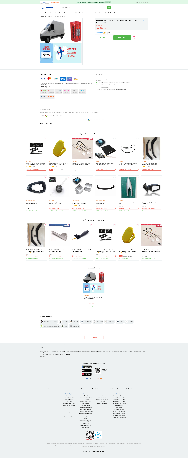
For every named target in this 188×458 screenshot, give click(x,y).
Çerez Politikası (85, 423)
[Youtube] (97, 378)
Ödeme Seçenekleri (102, 407)
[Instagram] (94, 378)
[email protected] (52, 346)
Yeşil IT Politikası (86, 427)
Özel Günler (69, 401)
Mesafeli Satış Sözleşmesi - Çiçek (85, 417)
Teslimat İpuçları (69, 413)
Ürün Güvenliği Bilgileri (142, 109)
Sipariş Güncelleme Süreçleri (69, 415)
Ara (109, 7)
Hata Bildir (95, 337)
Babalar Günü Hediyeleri (119, 401)
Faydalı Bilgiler (69, 394)
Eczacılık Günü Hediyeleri (119, 415)
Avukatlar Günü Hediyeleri (119, 411)
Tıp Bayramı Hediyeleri (119, 409)
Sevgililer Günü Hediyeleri (119, 395)
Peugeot (143, 20)
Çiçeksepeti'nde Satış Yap (142, 2)
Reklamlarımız (85, 403)
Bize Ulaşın (102, 395)
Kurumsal (85, 394)
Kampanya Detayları (85, 405)
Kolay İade (102, 401)
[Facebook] (87, 378)
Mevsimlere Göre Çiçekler (69, 403)
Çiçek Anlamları (69, 399)
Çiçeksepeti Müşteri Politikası (85, 397)
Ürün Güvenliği (85, 399)
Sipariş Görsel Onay (69, 417)
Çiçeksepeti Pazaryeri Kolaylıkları (102, 404)
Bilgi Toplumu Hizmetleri (85, 409)
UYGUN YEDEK (99, 33)
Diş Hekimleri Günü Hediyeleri (119, 417)
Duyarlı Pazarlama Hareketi (85, 407)
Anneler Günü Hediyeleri (119, 399)
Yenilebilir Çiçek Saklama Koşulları (69, 406)
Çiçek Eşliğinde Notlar (69, 397)
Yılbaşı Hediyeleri (119, 405)
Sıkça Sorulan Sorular (102, 397)
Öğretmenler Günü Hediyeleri (119, 403)
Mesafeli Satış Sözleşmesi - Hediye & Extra (85, 421)
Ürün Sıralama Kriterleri (68, 411)
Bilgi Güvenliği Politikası (85, 425)
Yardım (132, 2)
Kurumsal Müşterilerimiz (85, 401)
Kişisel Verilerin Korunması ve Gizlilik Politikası (85, 414)
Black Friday (119, 407)
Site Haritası (69, 409)
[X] (90, 378)
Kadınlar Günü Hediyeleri (119, 397)
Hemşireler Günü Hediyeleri (119, 413)
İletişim (102, 394)
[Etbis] (90, 435)
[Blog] (101, 378)
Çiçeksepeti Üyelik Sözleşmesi (86, 411)
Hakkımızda (85, 395)
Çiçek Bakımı (69, 395)
